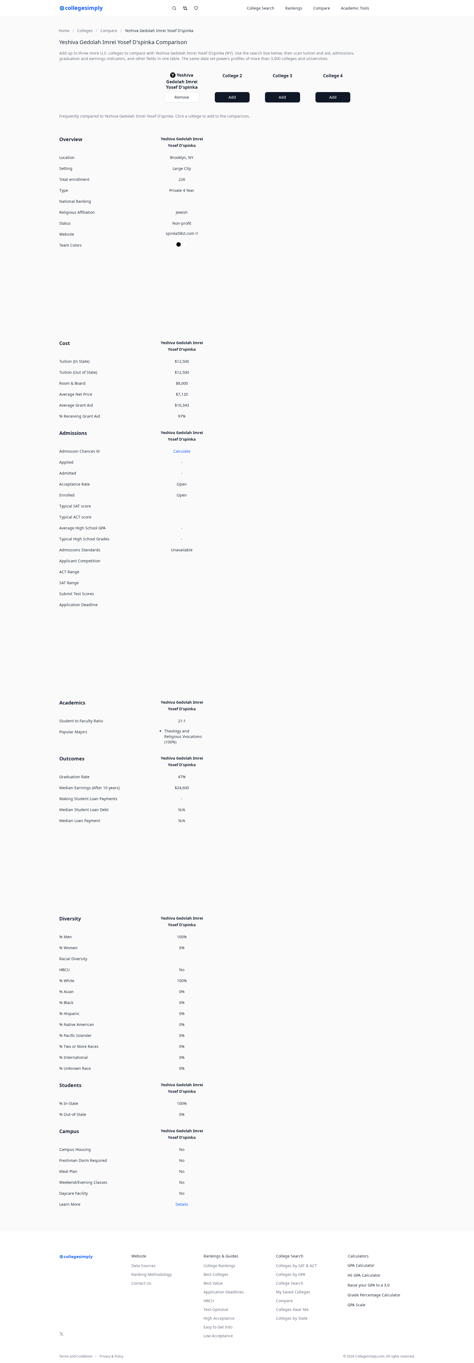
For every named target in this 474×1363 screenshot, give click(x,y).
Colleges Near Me (292, 1309)
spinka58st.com (180, 233)
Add (232, 97)
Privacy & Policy (111, 1356)
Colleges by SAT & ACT (296, 1265)
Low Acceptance (218, 1335)
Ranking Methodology (151, 1274)
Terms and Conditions (75, 1356)
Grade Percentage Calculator (374, 1295)
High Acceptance (219, 1318)
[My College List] (196, 8)
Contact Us (141, 1283)
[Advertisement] (207, 293)
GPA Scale (356, 1304)
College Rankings (219, 1265)
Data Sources (143, 1265)
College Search (289, 1283)
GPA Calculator (361, 1265)
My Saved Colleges (293, 1291)
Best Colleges (216, 1274)
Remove (181, 97)
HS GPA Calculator (364, 1275)
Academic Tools (355, 8)
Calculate (181, 451)
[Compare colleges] (185, 8)
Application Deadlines (224, 1291)
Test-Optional (216, 1309)
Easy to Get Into (218, 1327)
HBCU (209, 1300)
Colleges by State (291, 1318)
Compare (321, 8)
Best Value (213, 1283)
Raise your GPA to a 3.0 (369, 1285)
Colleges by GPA (290, 1274)
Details (182, 1204)
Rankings (293, 8)
